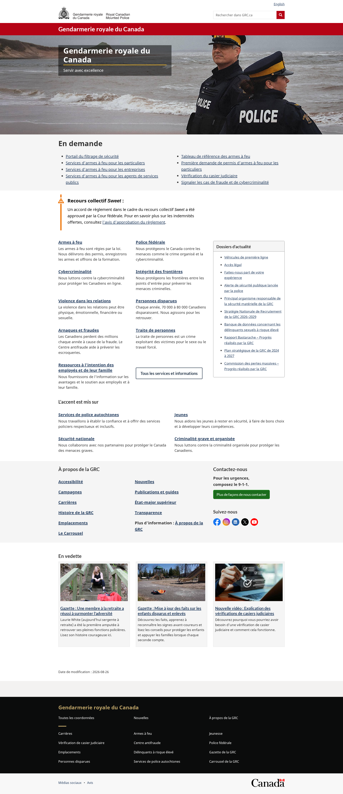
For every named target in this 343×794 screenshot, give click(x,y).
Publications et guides (157, 492)
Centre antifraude (147, 743)
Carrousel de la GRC (224, 761)
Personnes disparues (156, 301)
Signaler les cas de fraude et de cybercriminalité (225, 182)
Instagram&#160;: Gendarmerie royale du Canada (226, 522)
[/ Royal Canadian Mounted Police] (94, 13)
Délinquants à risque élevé (153, 752)
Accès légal (233, 264)
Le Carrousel (70, 533)
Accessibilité (70, 481)
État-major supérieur (155, 502)
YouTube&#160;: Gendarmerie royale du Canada (254, 522)
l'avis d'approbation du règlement (133, 222)
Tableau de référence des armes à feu (215, 156)
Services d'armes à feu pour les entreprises (105, 169)
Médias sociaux (69, 783)
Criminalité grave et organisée (204, 438)
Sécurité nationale (76, 438)
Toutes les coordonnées (76, 718)
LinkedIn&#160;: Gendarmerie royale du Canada (235, 522)
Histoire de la (75, 512)
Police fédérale (150, 242)
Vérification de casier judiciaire (81, 743)
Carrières (67, 502)
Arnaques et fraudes (78, 330)
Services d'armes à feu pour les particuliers (105, 163)
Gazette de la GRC (222, 752)
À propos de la (223, 718)
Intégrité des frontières (159, 271)
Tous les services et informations (169, 373)
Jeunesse (216, 733)
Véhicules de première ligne (246, 257)
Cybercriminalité (75, 271)
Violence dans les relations (84, 301)
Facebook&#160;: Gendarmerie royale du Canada (217, 522)
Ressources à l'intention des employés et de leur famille (86, 367)
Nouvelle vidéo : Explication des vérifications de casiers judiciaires (244, 611)
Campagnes (70, 492)
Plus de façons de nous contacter (241, 494)
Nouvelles (144, 481)
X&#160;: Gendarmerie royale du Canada (245, 522)
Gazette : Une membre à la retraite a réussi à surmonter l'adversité (92, 611)
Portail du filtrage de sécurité (92, 156)
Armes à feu (70, 242)
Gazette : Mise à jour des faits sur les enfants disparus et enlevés (169, 611)
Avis (90, 783)
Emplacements (73, 523)
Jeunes (181, 414)
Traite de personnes (155, 330)
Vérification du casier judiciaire (209, 175)
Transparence (148, 512)
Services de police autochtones (88, 414)
